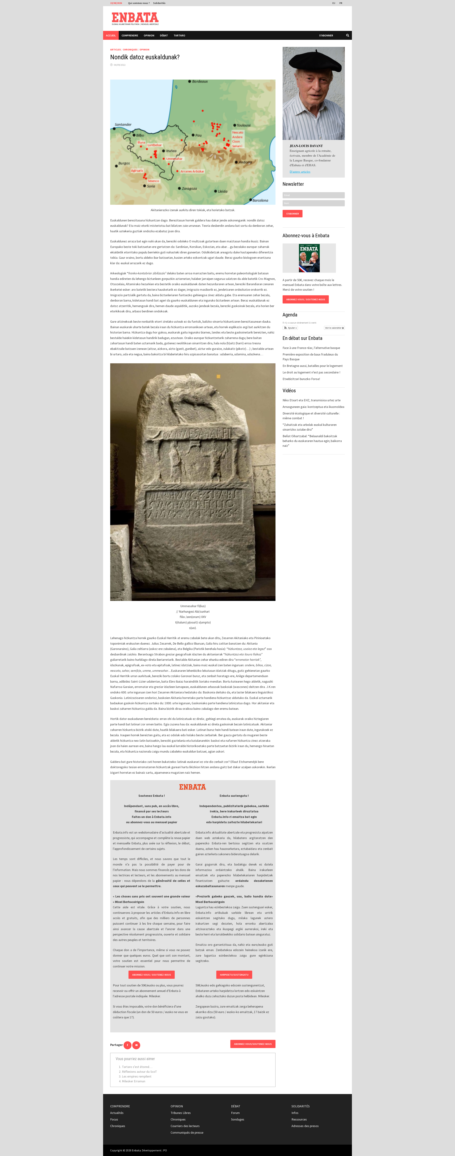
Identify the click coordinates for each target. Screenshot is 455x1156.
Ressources (299, 1119)
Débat (164, 35)
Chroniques (130, 49)
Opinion (149, 35)
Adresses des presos (305, 1126)
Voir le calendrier (333, 327)
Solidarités (159, 3)
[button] (290, 328)
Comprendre (130, 35)
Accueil (111, 35)
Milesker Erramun (133, 1081)
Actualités (117, 1113)
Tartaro (179, 35)
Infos (294, 1113)
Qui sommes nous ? (139, 3)
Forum (235, 1113)
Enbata (136, 1150)
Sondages (237, 1119)
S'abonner (326, 35)
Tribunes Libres (181, 1113)
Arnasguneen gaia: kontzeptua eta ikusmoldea (313, 407)
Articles (115, 49)
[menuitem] (334, 2)
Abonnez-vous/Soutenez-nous (253, 1044)
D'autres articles (300, 171)
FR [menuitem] (340, 3)
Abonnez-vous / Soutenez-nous (151, 974)
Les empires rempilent (136, 1076)
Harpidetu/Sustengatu (234, 974)
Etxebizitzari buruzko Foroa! (301, 379)
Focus (114, 1119)
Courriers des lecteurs (185, 1126)
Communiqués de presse (187, 1132)
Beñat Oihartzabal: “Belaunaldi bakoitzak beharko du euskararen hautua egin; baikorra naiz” (312, 441)
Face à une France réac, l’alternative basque (311, 348)
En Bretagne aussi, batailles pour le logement (313, 366)
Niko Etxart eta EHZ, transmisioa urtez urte (312, 400)
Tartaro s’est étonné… (137, 1067)
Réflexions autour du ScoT (139, 1072)
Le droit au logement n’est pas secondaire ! (311, 372)
